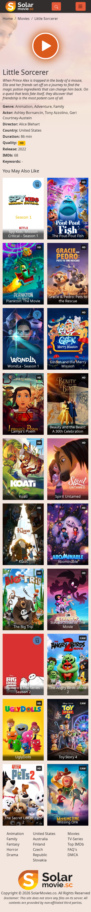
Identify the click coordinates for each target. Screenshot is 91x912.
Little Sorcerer (46, 18)
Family (58, 106)
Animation (23, 106)
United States (30, 130)
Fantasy (13, 844)
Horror (12, 849)
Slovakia (40, 860)
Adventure (43, 106)
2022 (22, 149)
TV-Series (75, 838)
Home (8, 18)
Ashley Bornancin (28, 112)
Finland (39, 844)
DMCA (73, 854)
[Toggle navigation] (81, 6)
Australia (40, 838)
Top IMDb (76, 844)
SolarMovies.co (44, 893)
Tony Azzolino (56, 112)
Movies (24, 18)
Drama (12, 854)
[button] (45, 46)
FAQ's (72, 849)
